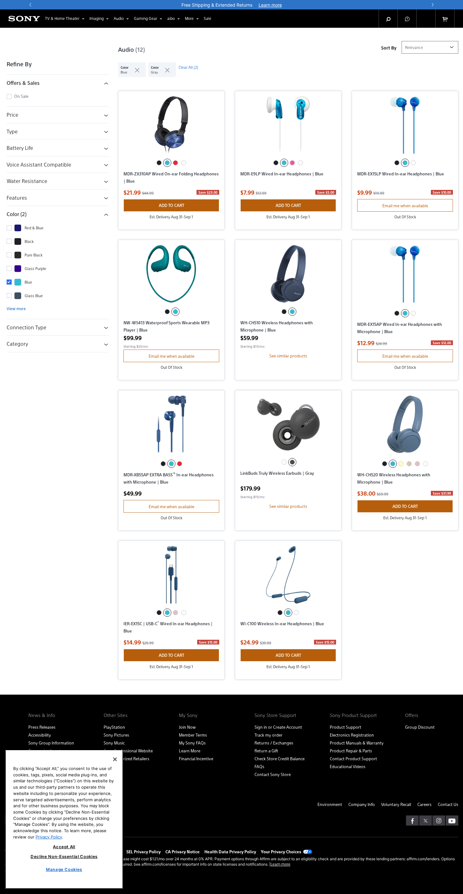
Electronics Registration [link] (352, 735)
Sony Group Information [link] (51, 742)
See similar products (288, 355)
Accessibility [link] (39, 735)
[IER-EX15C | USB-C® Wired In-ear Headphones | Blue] (171, 577)
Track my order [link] (268, 735)
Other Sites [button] (116, 715)
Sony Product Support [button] (353, 715)
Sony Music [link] (114, 742)
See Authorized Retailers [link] (126, 758)
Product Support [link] (345, 727)
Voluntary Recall (396, 804)
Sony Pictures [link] (116, 735)
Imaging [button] (96, 18)
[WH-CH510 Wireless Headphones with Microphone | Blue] (288, 276)
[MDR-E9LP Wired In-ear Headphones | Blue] (288, 127)
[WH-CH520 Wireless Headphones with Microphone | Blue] (405, 428)
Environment (329, 804)
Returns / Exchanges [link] (273, 742)
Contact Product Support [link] (353, 758)
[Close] (115, 759)
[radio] (159, 162)
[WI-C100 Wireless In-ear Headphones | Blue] (288, 577)
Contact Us (448, 804)
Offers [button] (411, 715)
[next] (432, 4)
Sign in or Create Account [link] (278, 727)
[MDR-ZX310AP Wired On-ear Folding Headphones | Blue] (171, 127)
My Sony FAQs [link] (192, 742)
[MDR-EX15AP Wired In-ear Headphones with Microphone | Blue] (405, 277)
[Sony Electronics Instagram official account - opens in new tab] (438, 820)
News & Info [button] (41, 715)
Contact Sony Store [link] (272, 774)
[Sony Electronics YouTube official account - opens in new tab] (452, 820)
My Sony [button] (188, 715)
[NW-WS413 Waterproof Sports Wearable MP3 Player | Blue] (171, 276)
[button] (407, 18)
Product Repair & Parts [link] (351, 750)
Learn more (280, 864)
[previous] (30, 4)
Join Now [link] (187, 727)
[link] (207, 18)
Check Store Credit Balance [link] (279, 758)
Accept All (64, 846)
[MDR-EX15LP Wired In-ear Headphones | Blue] (405, 127)
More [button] (189, 18)
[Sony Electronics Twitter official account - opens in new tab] (425, 820)
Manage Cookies (64, 869)
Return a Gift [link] (266, 750)
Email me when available (405, 205)
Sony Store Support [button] (275, 715)
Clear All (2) (188, 67)
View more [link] (16, 308)
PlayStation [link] (114, 727)
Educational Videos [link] (347, 766)
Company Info (361, 804)
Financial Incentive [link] (196, 758)
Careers (424, 804)
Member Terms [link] (193, 735)
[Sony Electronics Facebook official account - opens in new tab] (412, 820)
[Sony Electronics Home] (24, 18)
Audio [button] (119, 18)
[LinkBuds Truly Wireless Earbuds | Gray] (288, 427)
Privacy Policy (49, 836)
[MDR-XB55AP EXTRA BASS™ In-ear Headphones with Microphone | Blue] (171, 428)
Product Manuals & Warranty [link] (357, 742)
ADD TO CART (171, 205)
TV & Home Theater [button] (62, 18)
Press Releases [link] (41, 727)
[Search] (388, 19)
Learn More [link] (189, 750)
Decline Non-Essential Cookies (64, 856)
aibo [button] (171, 18)
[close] (135, 70)
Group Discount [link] (420, 727)
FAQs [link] (259, 766)
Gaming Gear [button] (145, 18)
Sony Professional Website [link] (128, 750)
